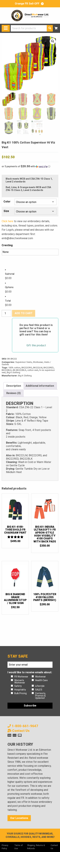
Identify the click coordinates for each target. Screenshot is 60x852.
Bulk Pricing (20, 693)
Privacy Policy (5, 847)
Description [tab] (13, 385)
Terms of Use (18, 847)
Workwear (38, 362)
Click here (7, 221)
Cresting (7, 245)
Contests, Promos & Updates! (40, 695)
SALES (38, 689)
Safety (18, 686)
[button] (53, 41)
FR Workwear (21, 676)
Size (6, 211)
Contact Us (20, 731)
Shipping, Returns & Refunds (36, 847)
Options (9, 287)
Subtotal (9, 274)
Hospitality (20, 689)
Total (8, 300)
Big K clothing (13, 372)
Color (7, 201)
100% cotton (14, 367)
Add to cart (23, 313)
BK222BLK (7, 370)
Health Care (41, 680)
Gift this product (36, 345)
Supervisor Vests (23, 362)
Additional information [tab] (40, 385)
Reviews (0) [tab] (13, 393)
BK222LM (37, 367)
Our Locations (19, 818)
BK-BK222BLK (19, 370)
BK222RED (49, 367)
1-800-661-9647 (24, 726)
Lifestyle (39, 686)
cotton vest (32, 370)
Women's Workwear (19, 681)
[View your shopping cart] (56, 28)
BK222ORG (27, 367)
